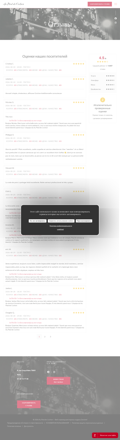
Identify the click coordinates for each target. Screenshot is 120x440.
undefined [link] (60, 229)
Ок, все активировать (37, 221)
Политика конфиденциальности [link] (61, 226)
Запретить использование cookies (61, 221)
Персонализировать (84, 221)
